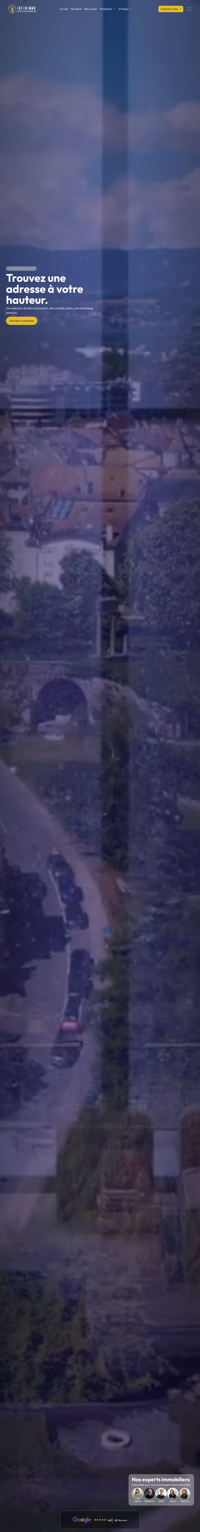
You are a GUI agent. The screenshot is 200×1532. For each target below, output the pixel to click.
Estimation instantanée (22, 320)
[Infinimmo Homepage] (22, 8)
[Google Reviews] (82, 1519)
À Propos (123, 8)
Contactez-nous (169, 8)
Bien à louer (90, 8)
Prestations (106, 8)
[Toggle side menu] (189, 8)
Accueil (64, 8)
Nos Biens (76, 8)
